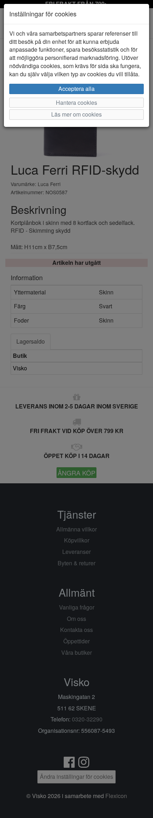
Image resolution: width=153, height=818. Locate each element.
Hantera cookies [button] (76, 102)
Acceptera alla (76, 88)
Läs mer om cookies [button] (76, 114)
